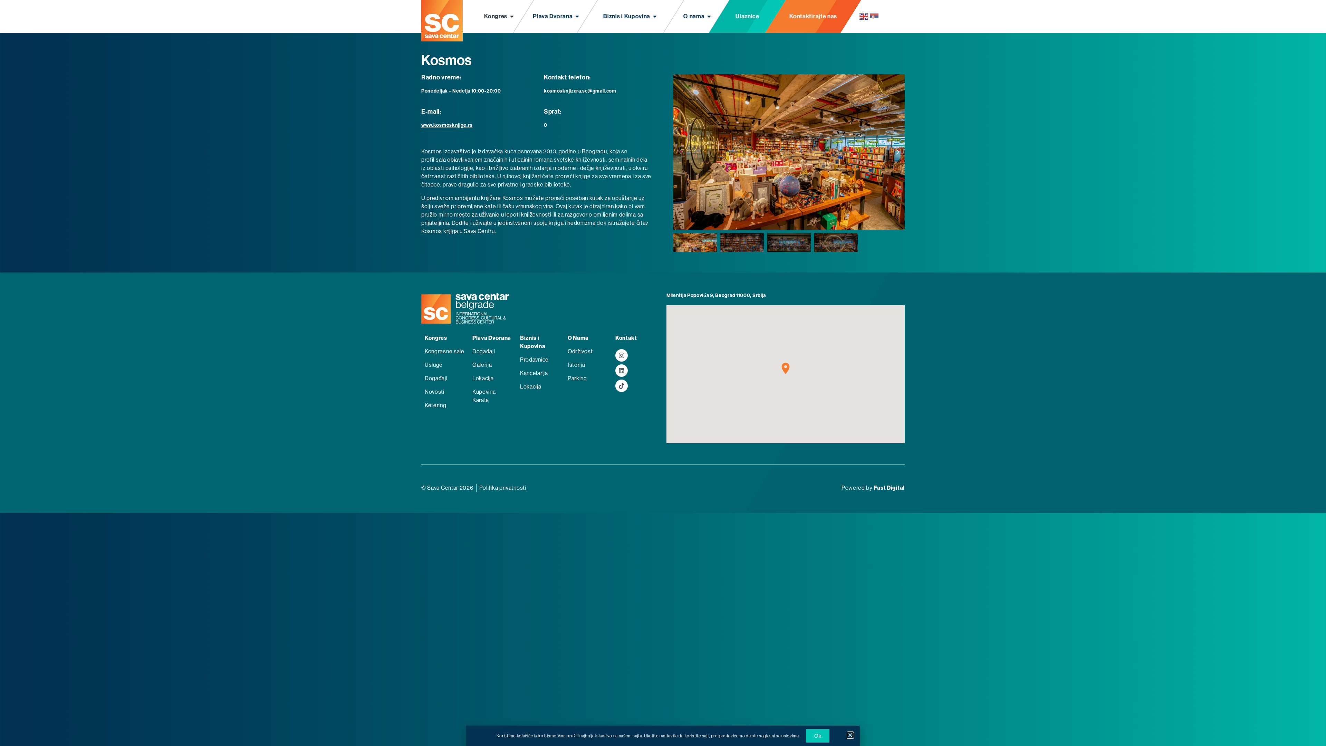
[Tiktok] (621, 386)
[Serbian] (874, 16)
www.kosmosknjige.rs (446, 125)
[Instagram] (621, 355)
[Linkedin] (621, 370)
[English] (863, 16)
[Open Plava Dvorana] (577, 16)
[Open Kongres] (512, 16)
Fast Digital (889, 488)
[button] (680, 152)
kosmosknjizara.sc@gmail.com (580, 91)
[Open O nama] (709, 16)
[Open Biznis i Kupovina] (655, 16)
